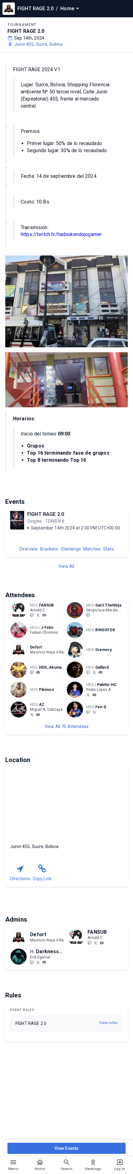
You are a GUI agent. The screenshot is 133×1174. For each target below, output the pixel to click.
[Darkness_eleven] (38, 962)
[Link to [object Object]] (20, 610)
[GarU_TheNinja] (88, 615)
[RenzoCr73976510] (94, 672)
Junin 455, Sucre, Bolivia (38, 44)
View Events (66, 1148)
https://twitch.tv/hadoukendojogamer (61, 234)
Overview (28, 548)
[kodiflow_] (94, 695)
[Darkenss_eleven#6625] (44, 962)
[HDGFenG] (94, 711)
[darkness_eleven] (32, 962)
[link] (44, 615)
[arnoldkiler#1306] (44, 615)
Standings (71, 548)
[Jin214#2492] (38, 715)
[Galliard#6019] (100, 672)
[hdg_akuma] (32, 672)
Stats (108, 548)
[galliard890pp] (88, 672)
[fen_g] (88, 711)
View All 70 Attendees (66, 726)
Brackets (49, 548)
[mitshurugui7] (32, 714)
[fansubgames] (32, 615)
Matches (92, 548)
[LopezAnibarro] (88, 694)
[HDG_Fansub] (38, 615)
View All (66, 566)
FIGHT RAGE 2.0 (45, 514)
